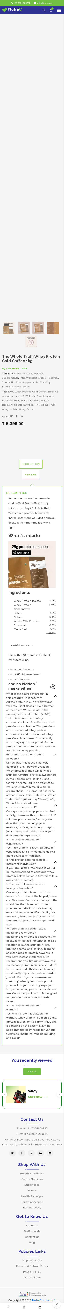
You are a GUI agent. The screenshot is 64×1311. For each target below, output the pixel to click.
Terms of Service (32, 1202)
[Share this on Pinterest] (22, 416)
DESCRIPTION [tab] (31, 464)
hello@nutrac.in (44, 3)
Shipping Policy (32, 1260)
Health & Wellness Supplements (33, 396)
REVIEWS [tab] (31, 474)
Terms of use (32, 1277)
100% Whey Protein (19, 391)
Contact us (32, 1236)
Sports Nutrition (24, 404)
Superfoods (32, 1184)
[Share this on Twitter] (11, 416)
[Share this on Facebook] (17, 416)
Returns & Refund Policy (32, 1266)
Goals (17, 373)
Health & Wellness (32, 1173)
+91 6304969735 (21, 3)
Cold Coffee (39, 391)
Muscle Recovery (48, 377)
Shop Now (35, 1096)
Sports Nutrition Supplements (20, 382)
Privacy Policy (32, 1271)
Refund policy (32, 1207)
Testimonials (32, 1231)
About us (32, 1225)
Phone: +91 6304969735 (32, 1128)
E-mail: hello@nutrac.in (32, 1133)
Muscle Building (30, 400)
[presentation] (4, 1094)
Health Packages (32, 1196)
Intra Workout (28, 377)
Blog (32, 1242)
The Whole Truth (16, 368)
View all (32, 1071)
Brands (32, 1190)
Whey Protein (22, 386)
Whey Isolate (10, 409)
